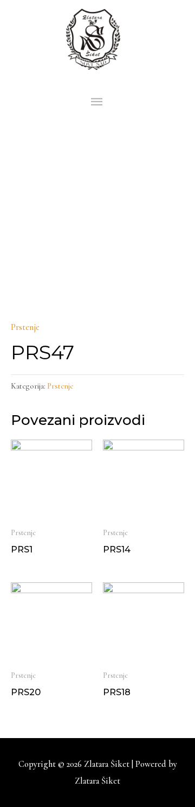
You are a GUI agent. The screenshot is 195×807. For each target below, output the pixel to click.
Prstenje (25, 327)
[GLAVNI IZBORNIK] (98, 102)
